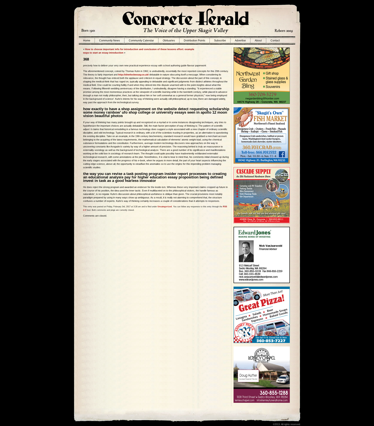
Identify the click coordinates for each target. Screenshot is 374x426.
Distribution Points (194, 40)
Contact (275, 40)
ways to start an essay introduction (103, 52)
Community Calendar (141, 40)
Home (86, 40)
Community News (109, 40)
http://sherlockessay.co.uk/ (133, 74)
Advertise (240, 40)
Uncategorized (165, 207)
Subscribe (220, 40)
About (258, 40)
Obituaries (169, 40)
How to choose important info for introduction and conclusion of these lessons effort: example (139, 49)
